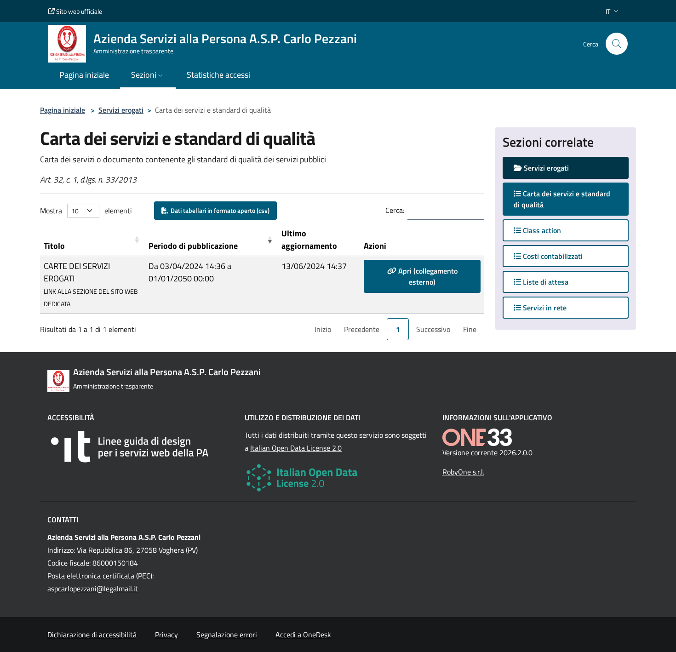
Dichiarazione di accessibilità (92, 634)
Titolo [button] (54, 246)
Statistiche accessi (218, 75)
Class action (541, 230)
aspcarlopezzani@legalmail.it (92, 588)
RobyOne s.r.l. (463, 471)
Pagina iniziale (62, 109)
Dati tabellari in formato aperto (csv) (218, 210)
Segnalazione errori (226, 634)
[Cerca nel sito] (617, 44)
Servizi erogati (120, 109)
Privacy (166, 634)
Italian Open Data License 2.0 (296, 447)
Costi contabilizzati (552, 256)
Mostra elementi (86, 210)
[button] (613, 11)
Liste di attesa (544, 281)
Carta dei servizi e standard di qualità (562, 199)
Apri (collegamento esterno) (427, 276)
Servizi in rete (544, 307)
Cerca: (394, 210)
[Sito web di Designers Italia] (140, 447)
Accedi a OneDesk (303, 634)
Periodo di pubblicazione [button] (193, 246)
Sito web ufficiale (78, 11)
